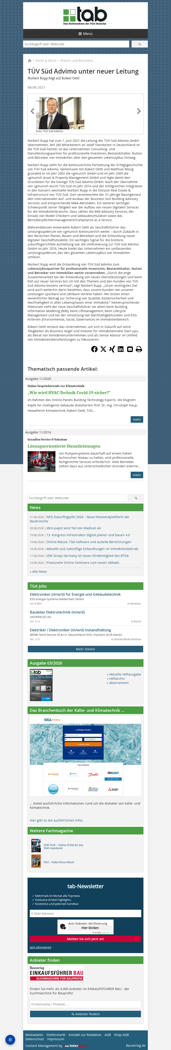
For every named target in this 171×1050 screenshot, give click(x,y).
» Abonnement (118, 683)
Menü (88, 33)
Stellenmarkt (56, 1035)
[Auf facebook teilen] (94, 351)
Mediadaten (34, 1035)
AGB (108, 1035)
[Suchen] (140, 44)
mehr (137, 419)
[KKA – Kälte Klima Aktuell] (37, 862)
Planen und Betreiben (77, 60)
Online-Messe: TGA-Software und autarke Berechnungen (80, 542)
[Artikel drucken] (138, 349)
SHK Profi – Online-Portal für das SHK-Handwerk (63, 847)
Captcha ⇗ (102, 932)
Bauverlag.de (136, 1045)
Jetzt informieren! (40, 947)
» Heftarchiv (116, 678)
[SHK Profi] (37, 846)
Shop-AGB (121, 1035)
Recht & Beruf (46, 60)
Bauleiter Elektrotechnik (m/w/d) (57, 612)
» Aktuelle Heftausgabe (124, 674)
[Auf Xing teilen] (112, 351)
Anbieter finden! (87, 1014)
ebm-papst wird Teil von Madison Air (66, 528)
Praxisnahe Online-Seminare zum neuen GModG (74, 562)
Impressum (55, 1039)
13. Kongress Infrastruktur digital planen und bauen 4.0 (80, 535)
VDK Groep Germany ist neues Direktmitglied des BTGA (79, 556)
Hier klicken (90, 928)
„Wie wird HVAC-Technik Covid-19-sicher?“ (69, 392)
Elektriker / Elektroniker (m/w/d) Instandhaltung (70, 630)
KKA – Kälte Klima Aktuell (59, 862)
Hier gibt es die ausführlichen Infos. (56, 820)
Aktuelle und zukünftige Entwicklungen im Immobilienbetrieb (84, 549)
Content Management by (44, 1046)
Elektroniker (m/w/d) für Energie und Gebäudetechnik (75, 594)
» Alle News (38, 571)
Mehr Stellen (85, 649)
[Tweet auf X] (103, 351)
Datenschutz (34, 1039)
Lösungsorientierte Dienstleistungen (64, 446)
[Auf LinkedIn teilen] (121, 351)
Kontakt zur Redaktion (85, 1035)
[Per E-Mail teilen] (130, 349)
